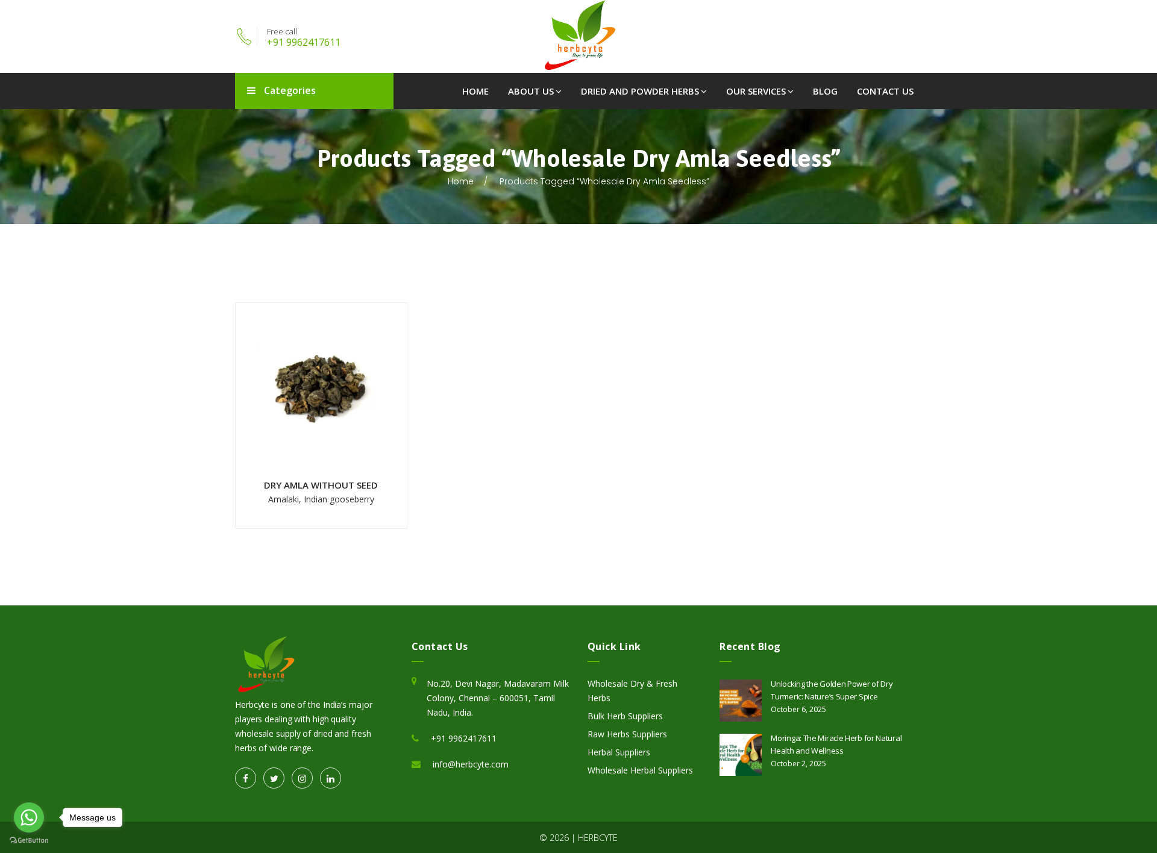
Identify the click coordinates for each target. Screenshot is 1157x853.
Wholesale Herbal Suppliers (640, 770)
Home (475, 91)
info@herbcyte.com (471, 764)
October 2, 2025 (798, 763)
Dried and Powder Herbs (640, 91)
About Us (531, 91)
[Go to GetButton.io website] (29, 841)
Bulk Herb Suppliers (625, 716)
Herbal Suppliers (619, 752)
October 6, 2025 (798, 709)
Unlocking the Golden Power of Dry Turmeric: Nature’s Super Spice (831, 690)
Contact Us (885, 91)
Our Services (756, 91)
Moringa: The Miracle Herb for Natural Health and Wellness (836, 744)
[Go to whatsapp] (29, 817)
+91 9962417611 (303, 42)
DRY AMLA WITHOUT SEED (321, 485)
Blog (825, 91)
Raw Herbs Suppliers (627, 734)
